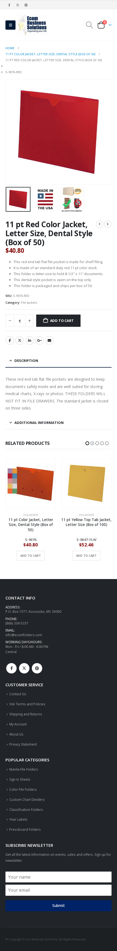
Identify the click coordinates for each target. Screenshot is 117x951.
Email (49, 340)
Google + (39, 340)
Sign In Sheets (19, 779)
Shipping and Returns (25, 714)
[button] (10, 25)
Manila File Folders (23, 769)
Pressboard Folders (25, 829)
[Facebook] (9, 4)
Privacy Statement (23, 744)
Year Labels (18, 819)
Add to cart (62, 320)
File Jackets (29, 302)
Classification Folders (26, 809)
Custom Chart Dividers (27, 799)
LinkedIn (29, 340)
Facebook (9, 340)
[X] (17, 4)
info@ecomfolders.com (23, 635)
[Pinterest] (26, 4)
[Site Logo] (32, 25)
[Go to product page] (31, 484)
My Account (18, 724)
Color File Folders (23, 789)
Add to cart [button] (30, 555)
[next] (108, 224)
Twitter (19, 340)
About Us (16, 734)
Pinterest (37, 668)
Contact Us (17, 694)
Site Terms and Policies (27, 704)
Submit (58, 905)
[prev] (99, 224)
